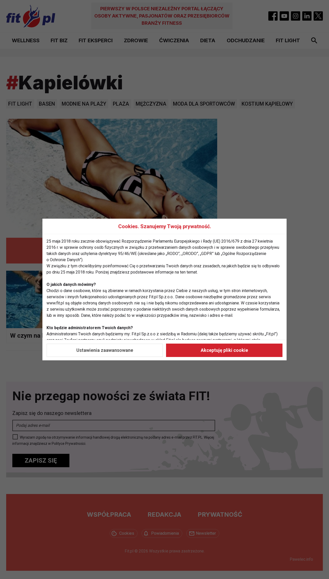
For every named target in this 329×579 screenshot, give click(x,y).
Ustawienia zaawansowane (104, 350)
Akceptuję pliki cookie (224, 350)
